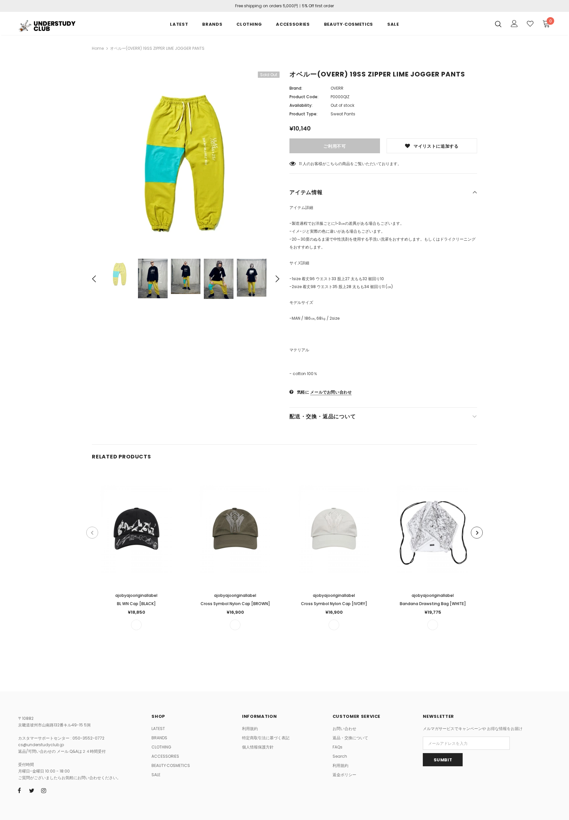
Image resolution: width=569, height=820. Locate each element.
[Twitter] (32, 790)
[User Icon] (514, 23)
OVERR (337, 88)
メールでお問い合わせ (331, 392)
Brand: (295, 88)
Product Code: (303, 97)
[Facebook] (19, 790)
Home (98, 48)
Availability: (300, 105)
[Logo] (56, 25)
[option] (186, 160)
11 (300, 163)
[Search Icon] (498, 23)
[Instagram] (44, 790)
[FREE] (136, 625)
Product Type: (303, 114)
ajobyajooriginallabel (136, 595)
